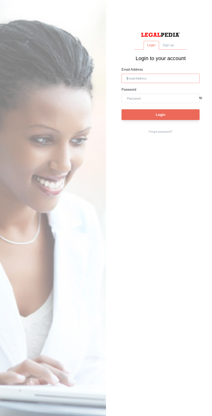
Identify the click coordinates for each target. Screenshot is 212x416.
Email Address (132, 69)
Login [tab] (151, 45)
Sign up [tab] (168, 45)
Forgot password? (160, 131)
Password (129, 89)
